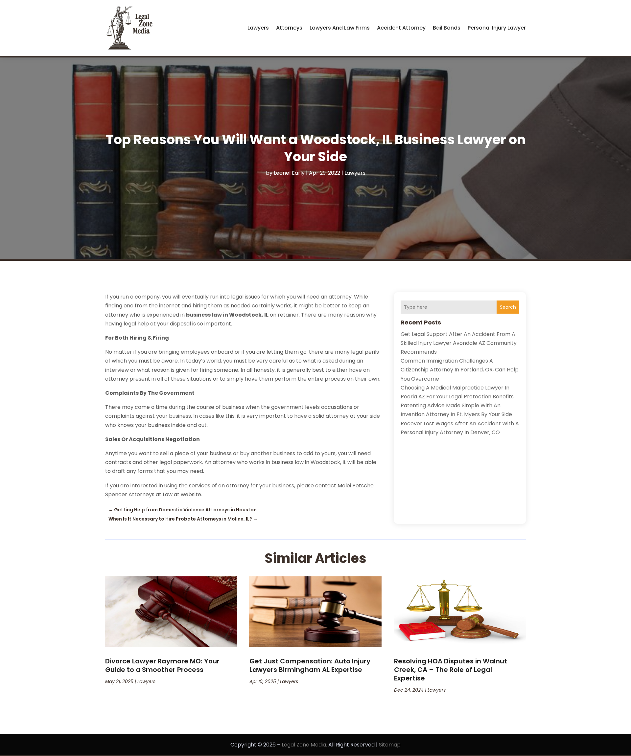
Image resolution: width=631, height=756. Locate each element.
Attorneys (289, 28)
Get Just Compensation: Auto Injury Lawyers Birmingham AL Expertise (309, 665)
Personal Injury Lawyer (497, 28)
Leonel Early (289, 173)
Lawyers (258, 28)
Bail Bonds (446, 28)
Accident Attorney (401, 28)
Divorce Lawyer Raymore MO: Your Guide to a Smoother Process (162, 665)
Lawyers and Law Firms (340, 28)
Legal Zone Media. (304, 744)
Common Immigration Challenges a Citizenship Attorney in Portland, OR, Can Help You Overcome (460, 369)
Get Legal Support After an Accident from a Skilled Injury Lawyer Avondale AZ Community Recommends (459, 343)
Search (508, 307)
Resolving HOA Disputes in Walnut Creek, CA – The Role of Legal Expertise (450, 669)
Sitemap (390, 744)
